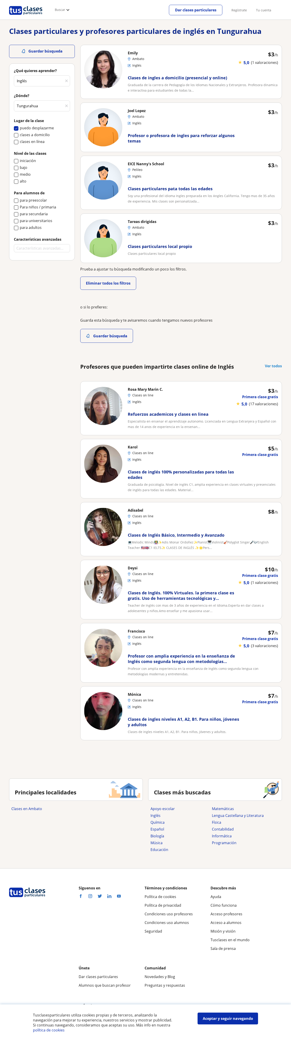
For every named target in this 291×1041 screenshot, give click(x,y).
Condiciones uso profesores (169, 913)
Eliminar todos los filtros (108, 283)
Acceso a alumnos (226, 922)
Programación (224, 842)
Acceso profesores (226, 913)
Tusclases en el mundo (230, 939)
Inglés (156, 815)
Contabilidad (223, 829)
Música (157, 842)
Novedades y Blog (160, 976)
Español (157, 829)
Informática (222, 835)
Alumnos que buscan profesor (105, 985)
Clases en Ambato (26, 808)
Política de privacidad (163, 905)
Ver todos (273, 365)
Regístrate (239, 10)
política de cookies (49, 1030)
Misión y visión (223, 931)
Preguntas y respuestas (165, 985)
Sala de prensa (223, 948)
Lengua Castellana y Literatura (238, 815)
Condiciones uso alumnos (167, 922)
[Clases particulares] (25, 16)
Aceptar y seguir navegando (228, 1018)
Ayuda (216, 896)
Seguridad (153, 931)
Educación (159, 849)
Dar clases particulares (195, 10)
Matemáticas (223, 808)
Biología (157, 835)
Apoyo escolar (163, 808)
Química (158, 822)
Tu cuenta (263, 10)
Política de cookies (160, 896)
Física (216, 822)
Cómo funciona (224, 905)
